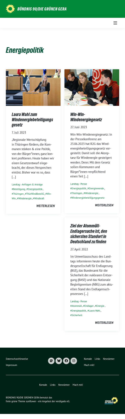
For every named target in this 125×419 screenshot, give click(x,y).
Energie (100, 305)
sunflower (31, 401)
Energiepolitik (35, 189)
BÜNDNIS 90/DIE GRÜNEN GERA (42, 9)
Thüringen (18, 193)
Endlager (89, 305)
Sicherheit (77, 315)
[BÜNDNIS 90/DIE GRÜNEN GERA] (10, 8)
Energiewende (96, 188)
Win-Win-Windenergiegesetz (86, 117)
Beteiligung (19, 189)
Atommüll (77, 305)
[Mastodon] (51, 361)
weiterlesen (45, 206)
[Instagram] (73, 361)
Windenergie (25, 198)
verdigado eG (62, 401)
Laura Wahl (94, 310)
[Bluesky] (59, 361)
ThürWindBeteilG (35, 193)
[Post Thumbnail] (33, 87)
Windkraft (39, 198)
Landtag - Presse (78, 183)
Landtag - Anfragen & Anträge (27, 184)
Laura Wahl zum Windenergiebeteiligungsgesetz (32, 120)
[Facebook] (66, 361)
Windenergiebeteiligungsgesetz (88, 197)
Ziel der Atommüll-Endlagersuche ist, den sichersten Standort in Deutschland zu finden (88, 233)
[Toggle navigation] (115, 23)
